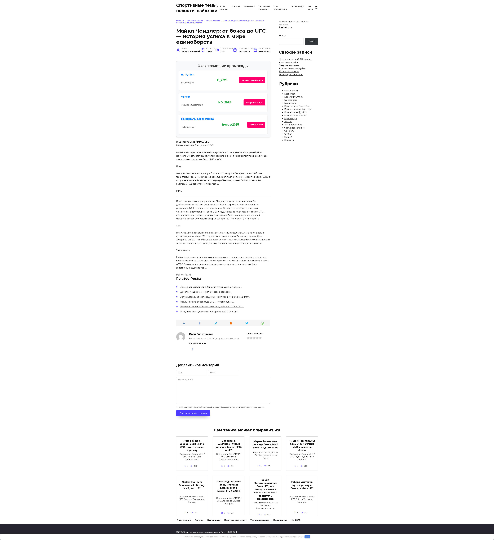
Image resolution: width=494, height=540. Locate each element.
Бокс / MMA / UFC (293, 97)
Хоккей (288, 137)
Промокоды (297, 7)
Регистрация (256, 125)
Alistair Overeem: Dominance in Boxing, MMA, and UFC (192, 485)
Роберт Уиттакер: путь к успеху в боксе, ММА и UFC (302, 485)
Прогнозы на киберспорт (298, 109)
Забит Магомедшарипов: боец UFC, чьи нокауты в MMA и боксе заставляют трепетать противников (265, 489)
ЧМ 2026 (295, 520)
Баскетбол (289, 94)
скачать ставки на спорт (292, 21)
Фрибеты (289, 131)
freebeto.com (286, 27)
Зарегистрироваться (252, 80)
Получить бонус (254, 102)
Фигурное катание (294, 128)
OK (307, 537)
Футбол (288, 134)
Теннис (288, 121)
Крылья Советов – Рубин (292, 68)
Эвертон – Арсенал (289, 65)
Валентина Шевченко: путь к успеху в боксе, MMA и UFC (229, 445)
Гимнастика (290, 103)
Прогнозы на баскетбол (297, 106)
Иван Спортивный (201, 334)
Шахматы (289, 140)
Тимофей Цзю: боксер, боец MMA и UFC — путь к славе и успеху (192, 445)
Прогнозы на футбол (295, 112)
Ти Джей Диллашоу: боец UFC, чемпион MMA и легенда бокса (302, 445)
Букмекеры (249, 7)
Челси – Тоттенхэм (289, 71)
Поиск (282, 35)
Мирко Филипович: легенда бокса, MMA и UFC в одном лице (265, 444)
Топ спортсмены (293, 125)
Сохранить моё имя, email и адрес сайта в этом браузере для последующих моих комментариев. (221, 407)
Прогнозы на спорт (235, 520)
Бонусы (235, 7)
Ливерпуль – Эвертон (291, 74)
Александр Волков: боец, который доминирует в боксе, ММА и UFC (229, 486)
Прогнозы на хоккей (295, 115)
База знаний (291, 91)
